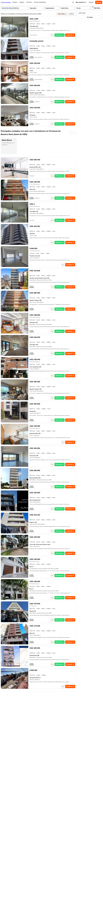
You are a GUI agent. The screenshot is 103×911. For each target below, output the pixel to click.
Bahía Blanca (7, 140)
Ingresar (98, 2)
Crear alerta (61, 14)
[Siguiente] (75, 132)
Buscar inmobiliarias (40, 2)
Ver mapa (90, 17)
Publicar (91, 2)
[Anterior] (70, 132)
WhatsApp (58, 35)
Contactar (69, 35)
